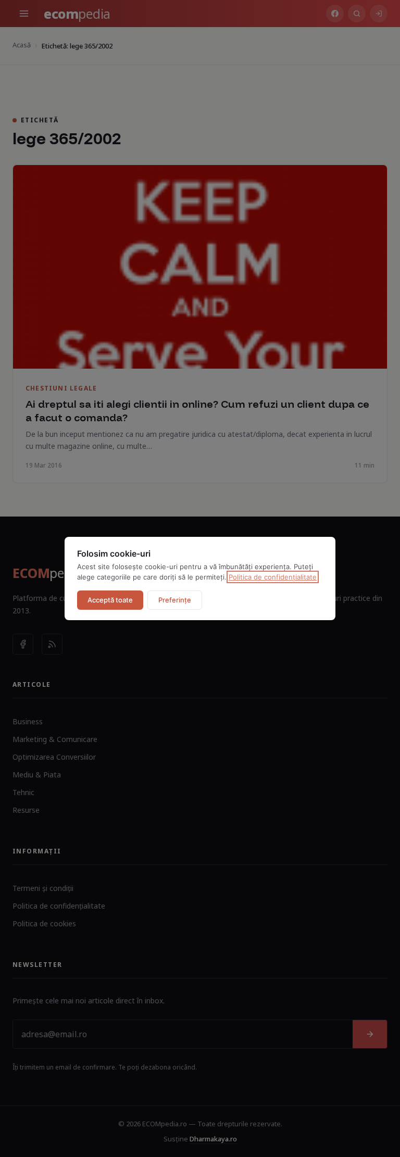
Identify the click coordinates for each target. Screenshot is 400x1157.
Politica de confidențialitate (273, 577)
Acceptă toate (110, 600)
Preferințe (174, 600)
